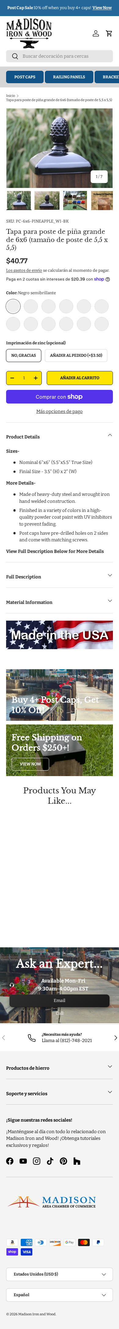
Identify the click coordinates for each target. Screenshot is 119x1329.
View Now (30, 764)
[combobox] (59, 56)
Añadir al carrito (79, 378)
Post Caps (24, 77)
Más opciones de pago (59, 411)
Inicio (10, 96)
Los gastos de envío (24, 270)
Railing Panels (69, 77)
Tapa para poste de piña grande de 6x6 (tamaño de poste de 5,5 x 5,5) (59, 100)
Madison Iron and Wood (37, 1314)
